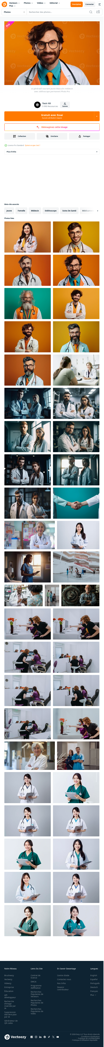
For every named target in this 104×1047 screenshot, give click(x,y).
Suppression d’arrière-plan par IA (10, 1013)
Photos (27, 3)
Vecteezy (8, 978)
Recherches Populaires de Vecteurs (36, 992)
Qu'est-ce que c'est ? (32, 145)
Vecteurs (13, 3)
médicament (88, 209)
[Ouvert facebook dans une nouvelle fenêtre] (32, 1036)
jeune (9, 209)
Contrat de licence (35, 975)
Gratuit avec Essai (52, 116)
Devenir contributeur (61, 987)
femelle (21, 209)
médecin (35, 209)
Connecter (89, 4)
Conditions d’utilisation (88, 1035)
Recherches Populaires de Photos (36, 1001)
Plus (11, 5)
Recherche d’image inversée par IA (10, 1003)
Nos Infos (60, 982)
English (91, 974)
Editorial (54, 3)
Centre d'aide (62, 974)
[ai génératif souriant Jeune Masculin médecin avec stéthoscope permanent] (76, 235)
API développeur (10, 994)
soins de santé (69, 209)
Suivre (65, 106)
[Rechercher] (90, 12)
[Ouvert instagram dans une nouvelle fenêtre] (36, 1036)
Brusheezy (9, 974)
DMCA (32, 980)
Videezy (7, 982)
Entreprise (9, 986)
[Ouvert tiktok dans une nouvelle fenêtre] (49, 1036)
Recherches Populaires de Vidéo (36, 1009)
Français (92, 989)
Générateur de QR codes (10, 1020)
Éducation (8, 989)
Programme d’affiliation (35, 985)
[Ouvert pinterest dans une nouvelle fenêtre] (45, 1036)
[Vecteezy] (4, 4)
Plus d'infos (11, 150)
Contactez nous (63, 978)
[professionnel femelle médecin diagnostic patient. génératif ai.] (76, 368)
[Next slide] (93, 209)
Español (91, 978)
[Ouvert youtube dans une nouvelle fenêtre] (58, 1036)
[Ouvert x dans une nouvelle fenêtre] (53, 1036)
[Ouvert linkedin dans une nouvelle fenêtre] (40, 1036)
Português (93, 982)
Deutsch (92, 986)
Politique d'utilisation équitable (82, 1038)
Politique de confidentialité (87, 1037)
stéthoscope (50, 209)
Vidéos (40, 3)
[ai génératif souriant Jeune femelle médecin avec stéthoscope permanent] (27, 235)
